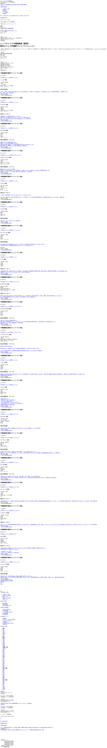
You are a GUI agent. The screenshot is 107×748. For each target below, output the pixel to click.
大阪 (3, 638)
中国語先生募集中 (23, 4)
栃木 (3, 635)
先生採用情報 (5, 610)
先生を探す (5, 11)
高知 (3, 678)
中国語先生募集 (3, 6)
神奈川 (4, 633)
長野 (3, 663)
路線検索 (9, 28)
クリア (1, 69)
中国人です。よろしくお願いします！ (10, 220)
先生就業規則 (5, 614)
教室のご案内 (17, 4)
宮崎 (3, 686)
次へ (1, 591)
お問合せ (4, 13)
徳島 (3, 675)
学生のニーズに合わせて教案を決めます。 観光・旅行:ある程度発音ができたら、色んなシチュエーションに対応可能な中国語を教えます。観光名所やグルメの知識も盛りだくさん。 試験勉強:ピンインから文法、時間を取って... (28, 321)
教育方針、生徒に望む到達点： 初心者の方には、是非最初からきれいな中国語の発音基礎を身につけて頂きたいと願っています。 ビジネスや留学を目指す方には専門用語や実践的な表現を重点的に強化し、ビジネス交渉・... (21, 348)
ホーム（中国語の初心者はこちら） (7, 727)
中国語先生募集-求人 (7, 609)
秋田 (3, 651)
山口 (3, 674)
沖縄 (3, 689)
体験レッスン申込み (7, 597)
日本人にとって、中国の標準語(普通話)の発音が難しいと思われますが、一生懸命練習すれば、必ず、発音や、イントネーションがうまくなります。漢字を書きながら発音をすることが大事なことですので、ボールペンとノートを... (48, 524)
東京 (3, 629)
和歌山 (4, 644)
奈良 (3, 643)
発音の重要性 (5, 604)
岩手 (3, 650)
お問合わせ (5, 624)
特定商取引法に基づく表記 (8, 623)
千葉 (3, 631)
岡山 (3, 671)
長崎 (3, 683)
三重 (3, 641)
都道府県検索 (3, 53)
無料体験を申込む (4, 17)
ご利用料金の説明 (24, 727)
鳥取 (3, 669)
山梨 (3, 662)
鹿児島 (4, 688)
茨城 (3, 634)
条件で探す (2, 54)
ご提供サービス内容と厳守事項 (9, 619)
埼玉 (3, 630)
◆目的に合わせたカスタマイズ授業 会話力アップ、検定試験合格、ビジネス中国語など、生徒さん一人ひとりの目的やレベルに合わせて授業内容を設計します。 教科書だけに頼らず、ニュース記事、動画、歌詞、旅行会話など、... (25, 170)
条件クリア (2, 27)
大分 (3, 685)
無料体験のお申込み (10, 4)
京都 (3, 645)
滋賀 (3, 642)
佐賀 (3, 682)
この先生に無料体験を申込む (6, 95)
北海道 (4, 648)
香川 (3, 676)
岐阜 (3, 664)
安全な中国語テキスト (7, 605)
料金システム (5, 596)
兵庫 (3, 640)
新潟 (3, 657)
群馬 (3, 636)
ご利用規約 (5, 621)
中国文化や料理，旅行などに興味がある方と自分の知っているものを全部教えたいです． (20, 428)
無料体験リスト (3, 3)
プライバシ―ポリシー (24, 729)
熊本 (3, 684)
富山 (3, 658)
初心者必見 (5, 603)
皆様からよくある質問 (39, 727)
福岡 (3, 681)
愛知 (3, 667)
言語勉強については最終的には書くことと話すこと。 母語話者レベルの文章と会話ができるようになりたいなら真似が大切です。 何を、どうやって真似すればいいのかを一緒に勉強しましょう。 (15, 117)
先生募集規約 (5, 613)
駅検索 (12, 28)
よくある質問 (5, 12)
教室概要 (4, 618)
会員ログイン (3, 4)
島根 (3, 670)
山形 (3, 654)
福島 (3, 655)
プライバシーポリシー (7, 620)
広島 (3, 672)
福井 (3, 661)
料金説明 (4, 10)
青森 (3, 649)
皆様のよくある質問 (7, 595)
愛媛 (3, 677)
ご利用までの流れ (6, 8)
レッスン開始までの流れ (7, 611)
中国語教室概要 (14, 703)
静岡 (3, 665)
